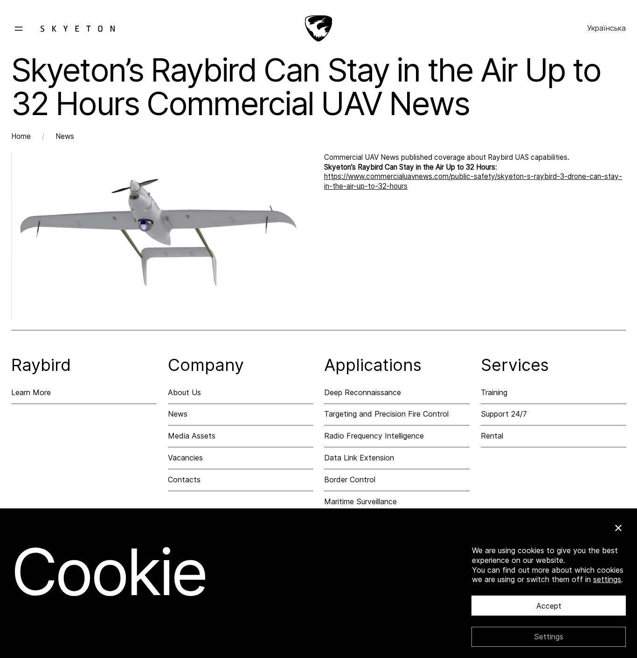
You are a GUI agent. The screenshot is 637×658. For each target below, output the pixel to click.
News (64, 136)
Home (21, 136)
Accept (548, 605)
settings (607, 579)
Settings (548, 636)
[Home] (318, 28)
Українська (606, 28)
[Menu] (63, 28)
